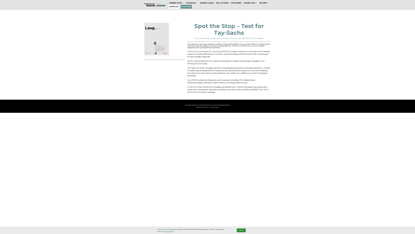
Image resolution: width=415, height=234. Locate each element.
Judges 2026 (250, 3)
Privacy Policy (214, 107)
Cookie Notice (169, 231)
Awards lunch (207, 3)
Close (241, 230)
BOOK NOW (186, 7)
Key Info (263, 3)
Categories (236, 3)
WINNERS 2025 (175, 3)
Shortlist (174, 7)
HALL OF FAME (222, 3)
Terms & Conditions (202, 107)
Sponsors (191, 3)
